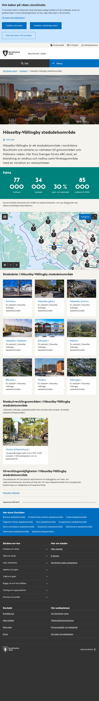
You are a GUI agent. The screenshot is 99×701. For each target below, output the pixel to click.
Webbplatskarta (91, 45)
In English (74, 45)
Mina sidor (7, 627)
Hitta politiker (8, 621)
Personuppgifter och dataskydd (64, 627)
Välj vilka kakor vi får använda (19, 35)
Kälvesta (42, 340)
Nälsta (73, 340)
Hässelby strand (78, 301)
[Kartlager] (5, 217)
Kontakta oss (8, 614)
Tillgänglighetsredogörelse (62, 621)
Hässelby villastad (16, 340)
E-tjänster (55, 556)
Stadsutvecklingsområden (43, 532)
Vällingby (75, 379)
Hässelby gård (45, 301)
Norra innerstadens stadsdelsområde (19, 527)
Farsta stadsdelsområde (76, 517)
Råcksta (10, 379)
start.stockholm (86, 649)
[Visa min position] (5, 265)
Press (5, 634)
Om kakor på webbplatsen (13, 18)
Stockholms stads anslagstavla (64, 563)
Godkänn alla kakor (14, 26)
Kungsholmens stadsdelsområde (73, 522)
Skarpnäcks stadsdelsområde (50, 527)
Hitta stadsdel (57, 549)
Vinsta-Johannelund (17, 449)
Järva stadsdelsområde (46, 522)
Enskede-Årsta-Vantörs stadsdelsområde (45, 517)
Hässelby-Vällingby (11, 493)
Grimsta (10, 301)
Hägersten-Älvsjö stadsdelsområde (18, 522)
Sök (26, 63)
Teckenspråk (58, 45)
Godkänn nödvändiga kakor (46, 26)
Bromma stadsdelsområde (14, 517)
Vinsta (41, 379)
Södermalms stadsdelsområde (16, 532)
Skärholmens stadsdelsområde (79, 527)
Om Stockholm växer (60, 614)
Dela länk (10, 140)
